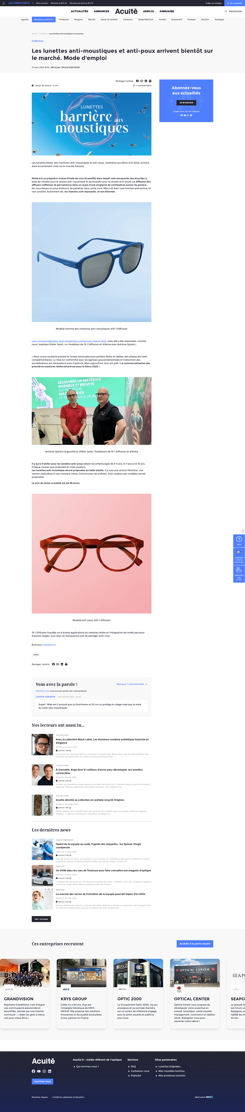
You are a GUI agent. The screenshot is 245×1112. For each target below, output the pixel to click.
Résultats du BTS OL (59, 3)
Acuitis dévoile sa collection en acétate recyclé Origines (90, 800)
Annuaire (167, 11)
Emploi (148, 11)
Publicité (136, 1075)
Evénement (176, 19)
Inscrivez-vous (42, 1081)
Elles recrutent (42, 3)
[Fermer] (243, 531)
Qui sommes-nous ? (87, 1066)
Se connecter (236, 3)
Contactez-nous (140, 1071)
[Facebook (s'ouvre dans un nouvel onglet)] (182, 115)
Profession (64, 19)
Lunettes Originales (169, 1066)
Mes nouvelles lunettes (171, 1071)
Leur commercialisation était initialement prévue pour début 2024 (69, 341)
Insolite (162, 19)
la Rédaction (49, 644)
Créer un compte (213, 3)
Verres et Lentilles (109, 19)
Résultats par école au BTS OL (81, 3)
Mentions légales (40, 1097)
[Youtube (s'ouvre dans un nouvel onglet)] (185, 115)
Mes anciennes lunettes (171, 1075)
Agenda (24, 19)
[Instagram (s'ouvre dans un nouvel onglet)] (188, 115)
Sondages (219, 19)
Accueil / (35, 34)
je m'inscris (186, 102)
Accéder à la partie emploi (195, 943)
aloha (36, 654)
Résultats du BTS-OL (43, 19)
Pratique (192, 19)
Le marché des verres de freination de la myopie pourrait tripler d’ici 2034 (100, 894)
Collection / (44, 34)
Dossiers (205, 19)
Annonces (101, 11)
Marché (91, 19)
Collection (128, 19)
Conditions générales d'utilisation (68, 1097)
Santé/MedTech (145, 19)
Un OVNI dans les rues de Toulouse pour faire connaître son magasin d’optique (103, 870)
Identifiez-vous (43, 691)
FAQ (133, 1066)
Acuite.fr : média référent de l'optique (97, 1059)
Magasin (78, 19)
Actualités (79, 11)
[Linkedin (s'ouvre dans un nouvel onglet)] (191, 115)
